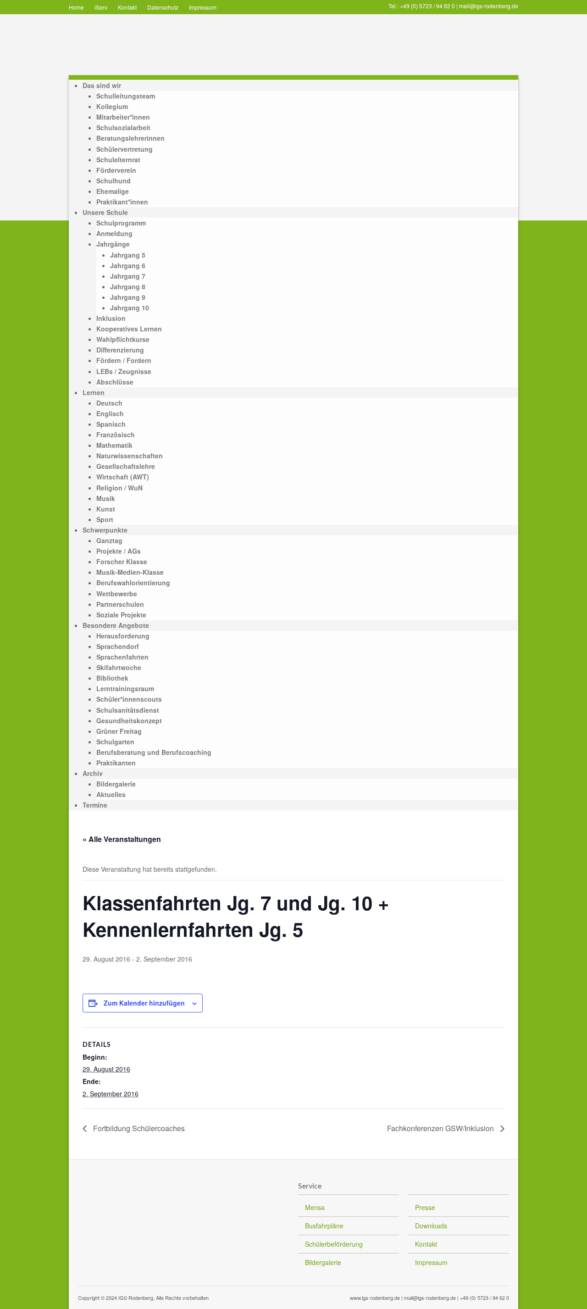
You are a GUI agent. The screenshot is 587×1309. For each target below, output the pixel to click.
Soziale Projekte (121, 614)
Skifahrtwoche (118, 667)
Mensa (315, 1207)
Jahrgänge (113, 243)
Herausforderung (123, 635)
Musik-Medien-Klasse (130, 572)
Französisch (115, 434)
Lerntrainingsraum (125, 688)
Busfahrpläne (324, 1225)
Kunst (105, 508)
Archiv (93, 773)
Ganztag (109, 540)
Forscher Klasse (121, 561)
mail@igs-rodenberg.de (488, 6)
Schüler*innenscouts (129, 699)
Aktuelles (111, 794)
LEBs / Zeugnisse (123, 371)
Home (76, 7)
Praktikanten (116, 762)
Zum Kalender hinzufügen (144, 1002)
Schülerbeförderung (334, 1243)
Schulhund (113, 180)
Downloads (431, 1225)
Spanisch (111, 424)
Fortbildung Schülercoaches (138, 1128)
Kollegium (112, 106)
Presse (425, 1207)
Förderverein (116, 170)
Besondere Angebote (116, 625)
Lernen (94, 392)
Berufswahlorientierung (133, 582)
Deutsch (109, 402)
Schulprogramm (121, 222)
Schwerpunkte (105, 529)
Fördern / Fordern (123, 360)
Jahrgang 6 (127, 265)
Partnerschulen (120, 604)
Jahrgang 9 (127, 297)
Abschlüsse (114, 381)
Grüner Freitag (119, 731)
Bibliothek (112, 677)
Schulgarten (115, 741)
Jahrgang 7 (127, 275)
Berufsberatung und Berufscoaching (153, 752)
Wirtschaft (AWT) (122, 476)
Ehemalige (112, 191)
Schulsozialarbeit (123, 127)
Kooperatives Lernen (129, 328)
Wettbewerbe (116, 593)
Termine (95, 804)
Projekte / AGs (118, 551)
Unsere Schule (105, 212)
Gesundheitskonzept (129, 720)
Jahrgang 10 (129, 307)
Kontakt (127, 7)
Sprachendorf (117, 646)
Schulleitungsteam (125, 95)
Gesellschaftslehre (125, 466)
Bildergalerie (116, 783)
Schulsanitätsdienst (127, 710)
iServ (100, 7)
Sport (104, 519)
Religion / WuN (119, 487)
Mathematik (114, 445)
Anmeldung (114, 233)
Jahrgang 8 (127, 286)
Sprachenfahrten (122, 656)
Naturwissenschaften (129, 455)
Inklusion (111, 318)
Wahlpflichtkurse (123, 339)
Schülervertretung (124, 149)
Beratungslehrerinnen (130, 138)
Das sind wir (102, 85)
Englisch (110, 413)
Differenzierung (120, 349)
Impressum (202, 7)
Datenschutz (162, 7)
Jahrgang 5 (127, 254)
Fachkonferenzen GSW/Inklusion (441, 1128)
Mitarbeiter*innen (123, 116)
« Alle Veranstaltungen (122, 839)
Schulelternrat (118, 159)
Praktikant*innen (122, 201)
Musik (105, 498)
